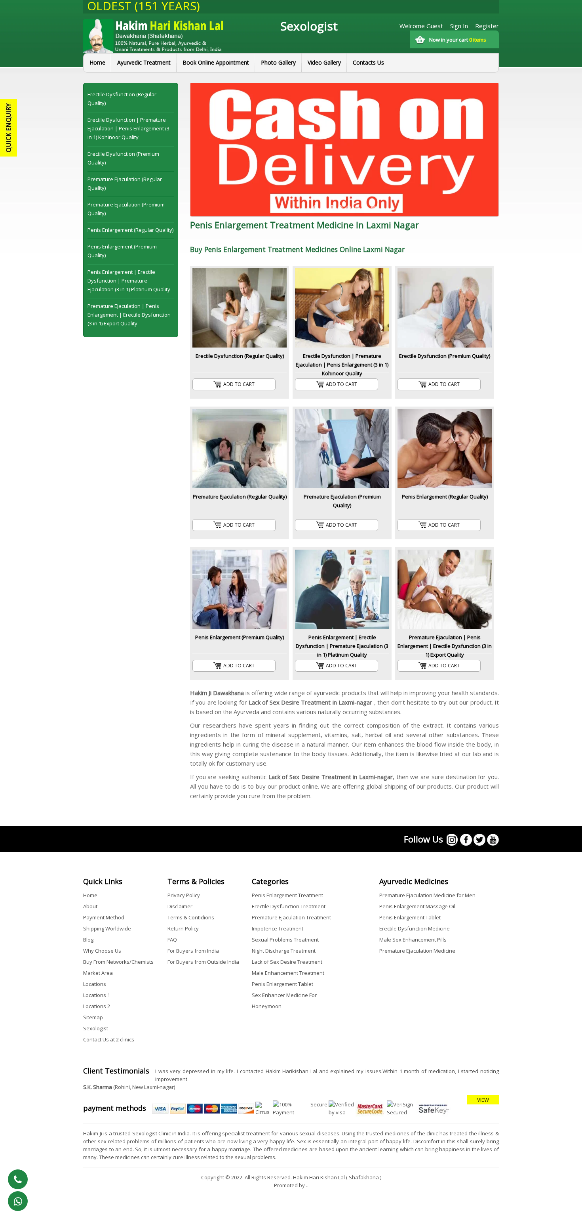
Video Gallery (324, 62)
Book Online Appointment (216, 62)
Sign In (459, 26)
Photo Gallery (278, 62)
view (483, 1099)
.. (307, 1185)
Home (97, 62)
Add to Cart (239, 384)
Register (487, 26)
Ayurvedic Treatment (144, 62)
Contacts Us (368, 62)
